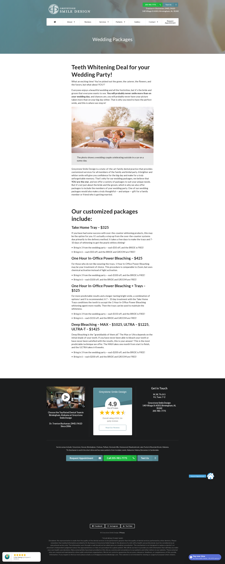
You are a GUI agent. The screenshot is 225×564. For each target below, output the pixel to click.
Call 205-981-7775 (117, 458)
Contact (152, 22)
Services (102, 22)
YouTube (129, 526)
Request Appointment (81, 458)
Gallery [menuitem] (137, 22)
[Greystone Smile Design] (70, 9)
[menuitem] (55, 22)
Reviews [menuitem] (87, 22)
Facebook (98, 526)
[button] (210, 476)
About (69, 22)
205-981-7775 (150, 5)
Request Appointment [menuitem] (170, 22)
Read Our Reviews (113, 428)
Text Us (168, 5)
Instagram (114, 526)
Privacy (122, 533)
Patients (119, 22)
